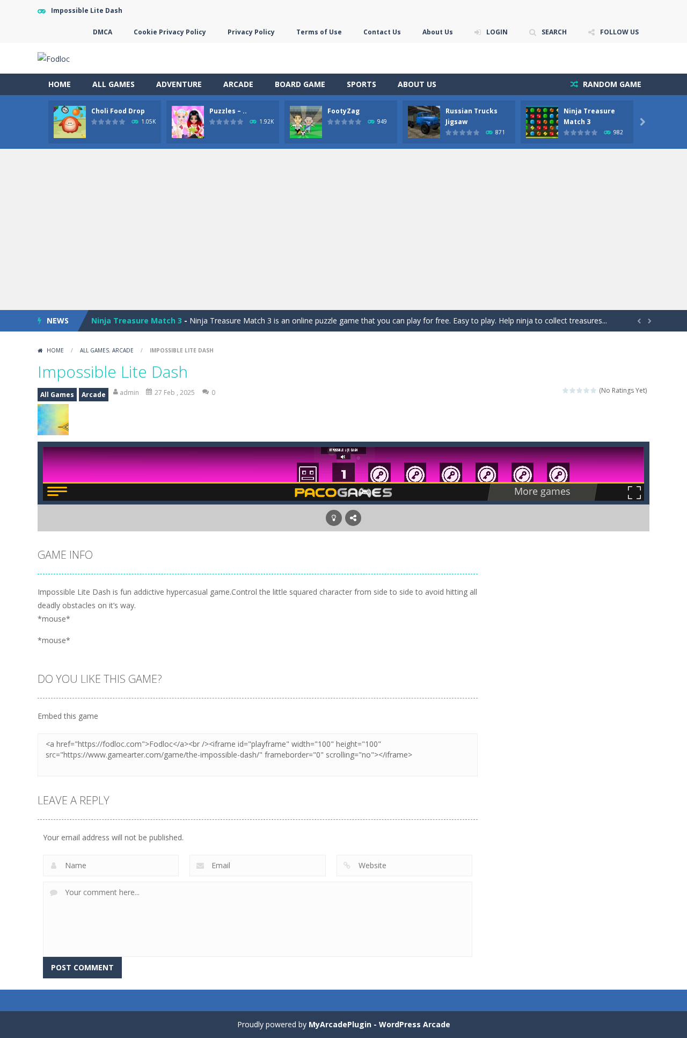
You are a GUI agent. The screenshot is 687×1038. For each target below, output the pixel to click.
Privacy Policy (251, 32)
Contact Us (382, 32)
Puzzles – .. (228, 111)
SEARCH (554, 32)
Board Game (300, 84)
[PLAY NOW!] (70, 121)
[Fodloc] (54, 58)
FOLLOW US (619, 32)
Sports (361, 84)
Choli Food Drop (118, 111)
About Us (437, 32)
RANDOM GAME (611, 84)
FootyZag (343, 111)
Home (59, 84)
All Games (113, 84)
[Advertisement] (343, 229)
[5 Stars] (593, 390)
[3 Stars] (579, 390)
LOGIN (497, 32)
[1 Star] (565, 390)
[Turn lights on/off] (334, 518)
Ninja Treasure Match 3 (136, 320)
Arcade (238, 84)
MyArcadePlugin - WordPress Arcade (379, 1024)
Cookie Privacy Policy (170, 32)
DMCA (102, 32)
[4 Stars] (586, 390)
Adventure (179, 84)
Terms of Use (319, 32)
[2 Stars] (572, 390)
